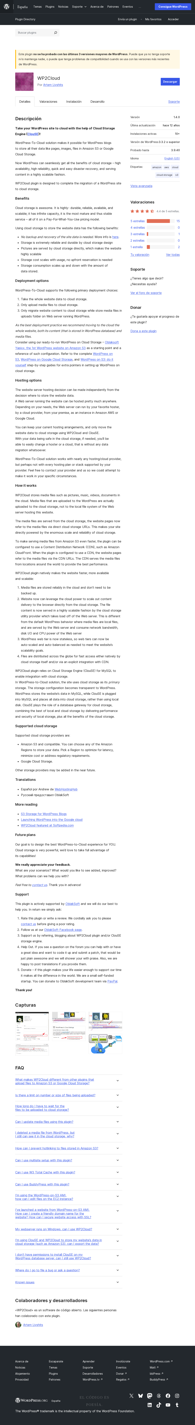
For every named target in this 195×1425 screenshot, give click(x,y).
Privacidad (22, 1379)
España (56, 1400)
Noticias (20, 1367)
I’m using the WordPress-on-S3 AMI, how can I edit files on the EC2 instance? (44, 1197)
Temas (53, 1367)
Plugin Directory (25, 19)
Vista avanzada (141, 186)
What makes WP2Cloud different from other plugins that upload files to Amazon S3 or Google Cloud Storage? (54, 1081)
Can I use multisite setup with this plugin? (43, 1160)
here (115, 237)
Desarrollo (97, 101)
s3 (176, 174)
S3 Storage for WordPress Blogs (44, 814)
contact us (39, 885)
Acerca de (21, 1361)
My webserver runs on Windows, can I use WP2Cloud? (53, 1229)
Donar (121, 1373)
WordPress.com (161, 1361)
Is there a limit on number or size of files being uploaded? (55, 1095)
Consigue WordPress (173, 6)
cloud (175, 167)
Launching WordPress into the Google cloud (52, 819)
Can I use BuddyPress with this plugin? (42, 1184)
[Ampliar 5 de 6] (117, 1017)
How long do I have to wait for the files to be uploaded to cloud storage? (42, 1108)
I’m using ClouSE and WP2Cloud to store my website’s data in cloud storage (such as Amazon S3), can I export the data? (58, 1242)
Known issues (24, 1282)
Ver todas (173, 255)
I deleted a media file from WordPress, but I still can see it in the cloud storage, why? (45, 1134)
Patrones (54, 1379)
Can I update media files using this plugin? (44, 1122)
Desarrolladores (93, 1373)
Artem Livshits (53, 85)
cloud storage (164, 174)
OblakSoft (73, 904)
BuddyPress (159, 1379)
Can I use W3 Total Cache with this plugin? (45, 1172)
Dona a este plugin (143, 331)
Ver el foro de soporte (146, 293)
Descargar (170, 81)
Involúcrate (123, 1361)
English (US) (172, 158)
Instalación (74, 101)
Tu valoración (139, 255)
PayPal (112, 981)
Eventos (121, 1367)
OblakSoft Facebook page (63, 930)
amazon (156, 167)
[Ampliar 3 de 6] (80, 1017)
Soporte (174, 101)
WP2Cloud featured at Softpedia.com (47, 825)
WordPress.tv (93, 1379)
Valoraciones (48, 101)
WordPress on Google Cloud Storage (47, 359)
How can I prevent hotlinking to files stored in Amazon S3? (56, 1148)
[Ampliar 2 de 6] (44, 1049)
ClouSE (32, 134)
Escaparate (56, 1361)
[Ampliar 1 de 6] (44, 1017)
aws (166, 167)
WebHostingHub (66, 789)
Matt (154, 1367)
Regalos (123, 1379)
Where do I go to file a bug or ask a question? (47, 1270)
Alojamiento (22, 1373)
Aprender (89, 1361)
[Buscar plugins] (55, 32)
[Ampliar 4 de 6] (80, 1031)
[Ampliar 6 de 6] (117, 1039)
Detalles (24, 101)
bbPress (157, 1373)
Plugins (53, 1373)
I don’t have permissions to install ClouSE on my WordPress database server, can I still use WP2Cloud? (53, 1256)
